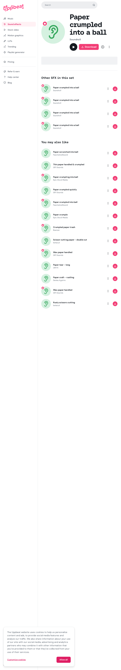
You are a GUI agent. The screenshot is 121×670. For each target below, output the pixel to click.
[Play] (73, 47)
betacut (56, 242)
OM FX (55, 268)
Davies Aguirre (59, 280)
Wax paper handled (62, 252)
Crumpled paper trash (64, 227)
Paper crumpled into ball (65, 202)
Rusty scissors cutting (64, 302)
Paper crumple (60, 214)
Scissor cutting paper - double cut (70, 239)
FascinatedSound (60, 155)
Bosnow (56, 230)
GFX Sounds (58, 167)
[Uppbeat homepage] (19, 7)
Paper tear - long (61, 264)
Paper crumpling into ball (65, 177)
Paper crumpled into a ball (66, 87)
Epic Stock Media (60, 180)
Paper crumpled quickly (65, 189)
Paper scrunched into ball (65, 152)
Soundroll (75, 39)
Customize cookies (16, 659)
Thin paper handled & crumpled (68, 164)
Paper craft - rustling (63, 277)
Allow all (63, 659)
